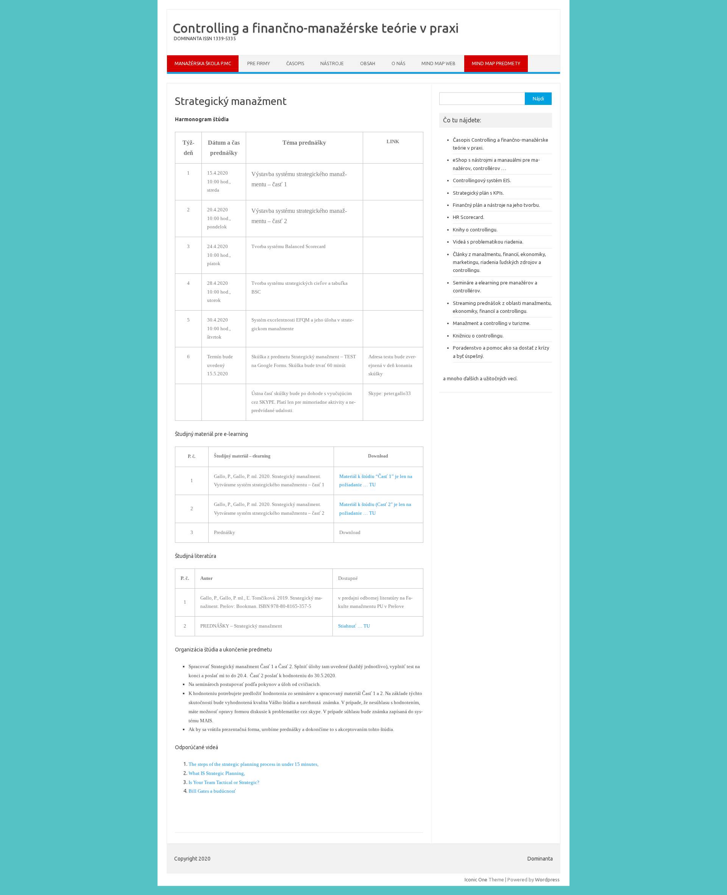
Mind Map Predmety (496, 63)
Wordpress (547, 879)
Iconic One (476, 879)
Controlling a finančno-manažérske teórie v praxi (316, 27)
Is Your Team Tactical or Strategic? (224, 782)
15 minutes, (307, 764)
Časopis (295, 63)
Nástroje (332, 63)
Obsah (367, 63)
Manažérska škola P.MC (203, 63)
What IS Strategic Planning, (217, 773)
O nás (398, 63)
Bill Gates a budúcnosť (212, 791)
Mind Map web (438, 63)
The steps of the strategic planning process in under (241, 764)
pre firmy (258, 63)
